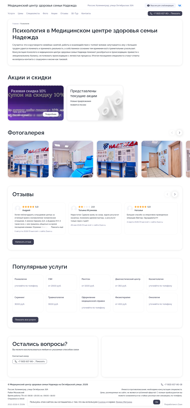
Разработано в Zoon (173, 404)
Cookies (102, 402)
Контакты (86, 13)
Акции (54, 13)
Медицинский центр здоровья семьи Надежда (42, 5)
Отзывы (64, 13)
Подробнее (50, 114)
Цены (20, 13)
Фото (45, 13)
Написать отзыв (23, 242)
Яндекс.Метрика (124, 402)
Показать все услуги (25, 319)
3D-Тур (74, 13)
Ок (156, 402)
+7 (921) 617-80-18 (173, 384)
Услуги (11, 13)
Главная (15, 24)
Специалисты (33, 13)
